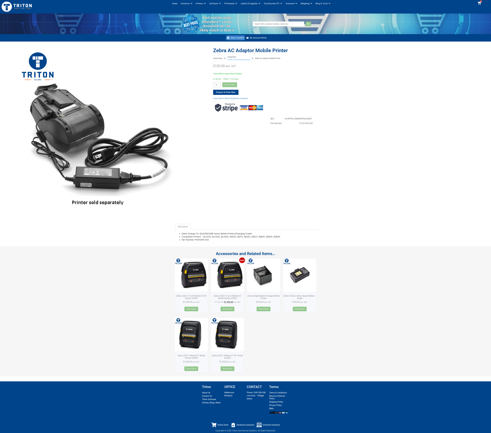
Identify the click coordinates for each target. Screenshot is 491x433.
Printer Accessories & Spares (238, 60)
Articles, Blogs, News (211, 402)
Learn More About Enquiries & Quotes (230, 98)
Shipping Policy (276, 402)
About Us (206, 392)
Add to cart (229, 84)
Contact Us (207, 396)
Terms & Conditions (278, 392)
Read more (191, 309)
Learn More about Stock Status (227, 73)
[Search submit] (308, 24)
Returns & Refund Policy (277, 397)
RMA (271, 408)
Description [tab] (183, 226)
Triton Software (209, 399)
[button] (186, 3)
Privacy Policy (275, 405)
